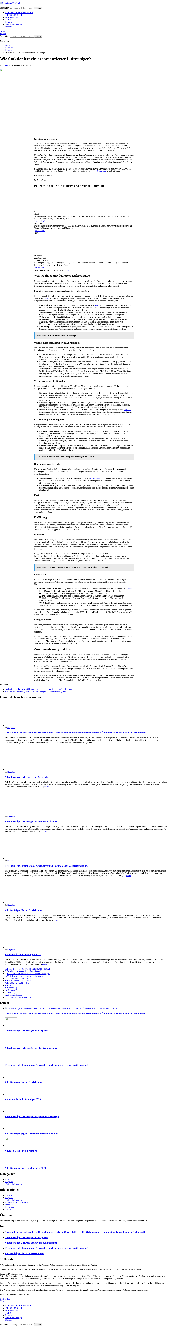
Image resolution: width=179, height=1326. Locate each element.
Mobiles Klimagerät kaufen (16, 1202)
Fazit (9, 985)
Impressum (9, 1207)
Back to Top (5, 1299)
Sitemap (8, 1209)
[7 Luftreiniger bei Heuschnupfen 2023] (86, 1159)
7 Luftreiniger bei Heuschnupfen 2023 (25, 1168)
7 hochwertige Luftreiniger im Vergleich (26, 777)
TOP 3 (8, 20)
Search (38, 8)
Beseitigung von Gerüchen (18, 983)
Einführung (12, 988)
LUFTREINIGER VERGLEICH (19, 12)
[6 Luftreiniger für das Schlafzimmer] (86, 891)
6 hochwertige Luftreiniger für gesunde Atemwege (32, 1116)
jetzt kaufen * (39, 221)
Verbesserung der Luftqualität (19, 978)
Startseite (9, 1195)
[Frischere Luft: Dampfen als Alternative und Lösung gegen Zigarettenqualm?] (86, 847)
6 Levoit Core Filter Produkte (21, 1150)
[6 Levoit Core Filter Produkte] (86, 1142)
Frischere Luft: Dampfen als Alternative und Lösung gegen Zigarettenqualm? (46, 865)
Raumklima (101, 171)
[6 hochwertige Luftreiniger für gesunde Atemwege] (86, 1108)
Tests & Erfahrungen (13, 24)
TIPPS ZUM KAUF (13, 15)
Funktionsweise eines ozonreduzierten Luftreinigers (28, 973)
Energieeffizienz (15, 995)
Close (2, 1301)
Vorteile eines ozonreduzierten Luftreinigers (25, 976)
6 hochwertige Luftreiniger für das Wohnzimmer (31, 821)
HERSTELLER (12, 17)
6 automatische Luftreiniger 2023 (23, 954)
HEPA (129, 589)
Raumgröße (13, 990)
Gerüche (127, 409)
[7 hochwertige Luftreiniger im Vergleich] (86, 758)
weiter (99, 742)
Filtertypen (12, 992)
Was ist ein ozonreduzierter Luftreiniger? (24, 971)
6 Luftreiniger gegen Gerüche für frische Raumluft (32, 1133)
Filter (97, 305)
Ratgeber (9, 22)
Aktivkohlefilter (96, 478)
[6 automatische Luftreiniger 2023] (86, 935)
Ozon (46, 298)
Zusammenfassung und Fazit (20, 997)
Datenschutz (10, 1205)
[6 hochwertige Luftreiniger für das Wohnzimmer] (86, 802)
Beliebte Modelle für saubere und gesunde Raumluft (28, 969)
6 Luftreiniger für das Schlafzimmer (24, 910)
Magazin (8, 27)
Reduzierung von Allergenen (19, 981)
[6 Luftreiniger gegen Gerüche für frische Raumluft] (86, 1125)
